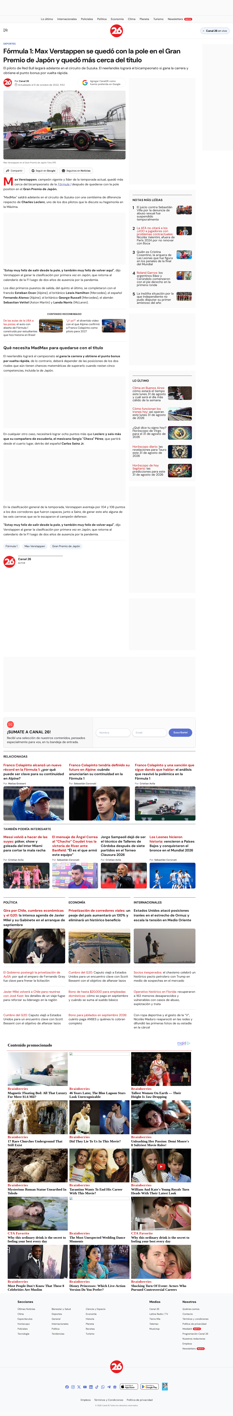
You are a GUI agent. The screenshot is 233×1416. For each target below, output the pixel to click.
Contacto (188, 1313)
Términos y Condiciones (108, 1400)
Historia (90, 1318)
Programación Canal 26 (195, 1333)
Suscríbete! (180, 732)
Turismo (90, 1333)
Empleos (187, 1343)
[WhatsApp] (103, 1387)
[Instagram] (73, 1387)
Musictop (154, 1328)
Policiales (23, 1328)
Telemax (153, 1323)
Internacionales (148, 902)
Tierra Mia (154, 1318)
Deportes (9, 43)
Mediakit (191, 1328)
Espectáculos (25, 1318)
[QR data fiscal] (165, 1389)
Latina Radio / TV (158, 1313)
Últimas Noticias (26, 1309)
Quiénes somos (191, 1309)
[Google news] (114, 1387)
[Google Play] (150, 1387)
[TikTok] (97, 1387)
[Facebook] (67, 1387)
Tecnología (23, 1333)
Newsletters (193, 1348)
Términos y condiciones (195, 1318)
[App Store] (129, 1387)
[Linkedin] (91, 1387)
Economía (77, 902)
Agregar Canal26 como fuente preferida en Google (105, 83)
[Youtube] (85, 1387)
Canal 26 (24, 81)
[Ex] (79, 1387)
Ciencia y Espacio (95, 1309)
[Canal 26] (117, 1367)
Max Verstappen (35, 546)
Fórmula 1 (64, 184)
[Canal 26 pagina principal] (116, 36)
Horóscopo (24, 1323)
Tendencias (58, 1333)
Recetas (90, 1328)
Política (10, 902)
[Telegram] (109, 1387)
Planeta (90, 1323)
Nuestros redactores (194, 1338)
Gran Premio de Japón (66, 546)
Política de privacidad (194, 1323)
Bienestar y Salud (61, 1309)
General (56, 1318)
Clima (21, 1313)
